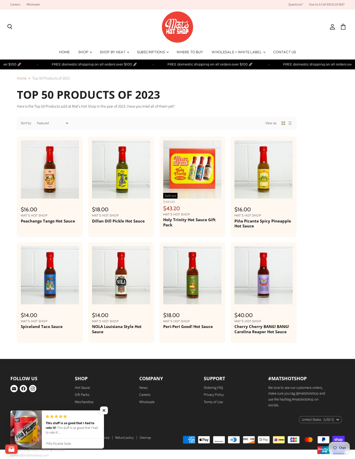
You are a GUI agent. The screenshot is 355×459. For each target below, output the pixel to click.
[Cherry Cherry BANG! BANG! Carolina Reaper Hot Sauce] (263, 275)
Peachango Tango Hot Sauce (48, 221)
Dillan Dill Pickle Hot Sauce (118, 221)
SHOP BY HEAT (113, 52)
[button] (104, 410)
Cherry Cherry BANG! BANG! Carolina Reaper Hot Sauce (261, 329)
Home (22, 78)
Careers (15, 4)
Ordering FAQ (213, 387)
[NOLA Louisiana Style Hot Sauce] (121, 275)
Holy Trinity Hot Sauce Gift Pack (189, 222)
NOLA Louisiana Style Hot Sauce (117, 329)
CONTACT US (284, 52)
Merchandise (84, 402)
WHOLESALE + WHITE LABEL (237, 52)
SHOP (83, 52)
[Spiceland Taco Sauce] (50, 275)
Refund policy (124, 437)
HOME (64, 52)
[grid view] (283, 123)
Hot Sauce (82, 387)
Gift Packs (82, 394)
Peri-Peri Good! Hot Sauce (188, 326)
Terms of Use (213, 402)
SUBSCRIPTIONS (151, 52)
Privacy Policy (214, 394)
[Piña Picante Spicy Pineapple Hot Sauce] (263, 169)
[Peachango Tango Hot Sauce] (50, 169)
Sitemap (145, 437)
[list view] (290, 123)
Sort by (26, 123)
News (143, 387)
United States (318, 419)
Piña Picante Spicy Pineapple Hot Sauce (262, 223)
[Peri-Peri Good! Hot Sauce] (192, 275)
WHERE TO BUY (189, 52)
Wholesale (33, 4)
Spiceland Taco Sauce (42, 326)
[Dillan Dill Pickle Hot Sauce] (121, 169)
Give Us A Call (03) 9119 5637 (327, 4)
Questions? (295, 4)
